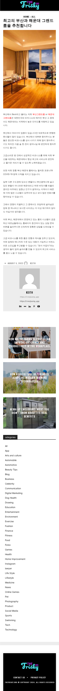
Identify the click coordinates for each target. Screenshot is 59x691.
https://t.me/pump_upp (29, 297)
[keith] (26, 263)
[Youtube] (38, 306)
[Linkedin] (29, 306)
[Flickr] (25, 306)
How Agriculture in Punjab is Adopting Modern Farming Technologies (29, 377)
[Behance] (20, 306)
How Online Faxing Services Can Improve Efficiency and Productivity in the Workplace (29, 342)
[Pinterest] (34, 306)
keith (33, 263)
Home (26, 16)
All (34, 16)
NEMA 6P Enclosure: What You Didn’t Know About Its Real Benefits (29, 412)
